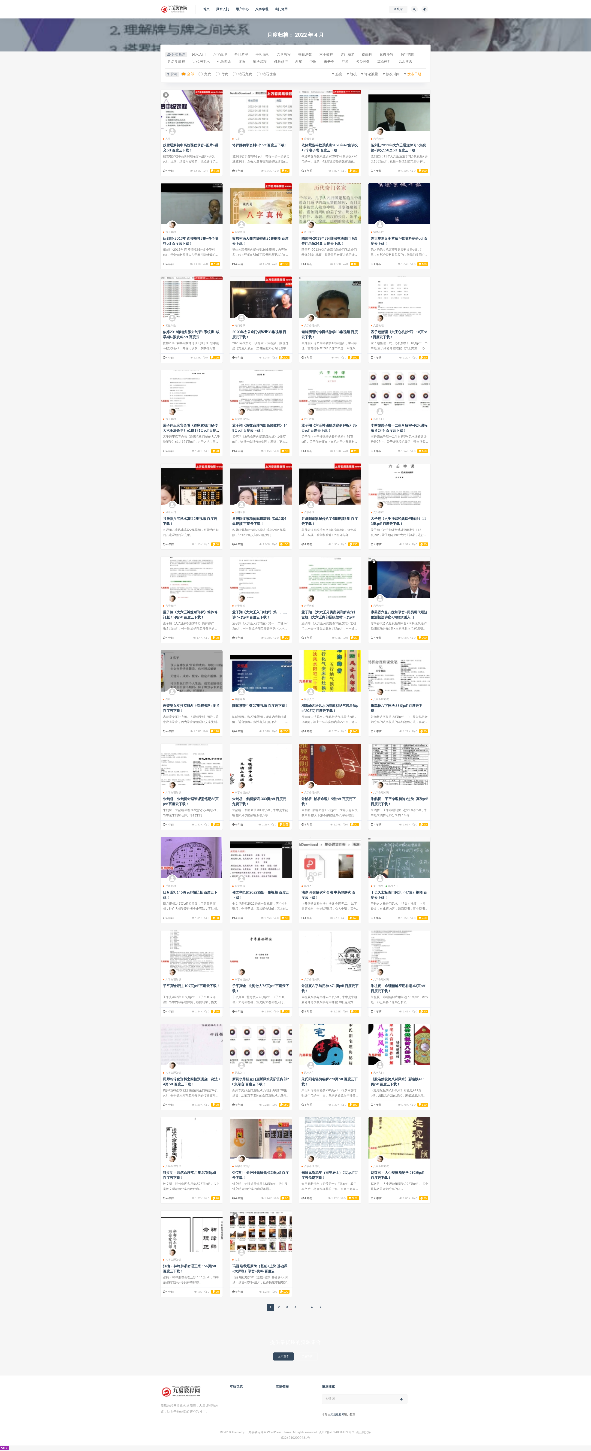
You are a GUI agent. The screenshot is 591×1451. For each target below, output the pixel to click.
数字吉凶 (408, 54)
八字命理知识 (312, 325)
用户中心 (242, 9)
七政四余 (224, 61)
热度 (338, 74)
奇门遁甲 (281, 9)
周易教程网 (337, 1414)
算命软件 (384, 61)
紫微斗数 (386, 54)
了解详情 (307, 1356)
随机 (353, 74)
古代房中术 (201, 61)
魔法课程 (260, 61)
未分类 (329, 61)
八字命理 (261, 9)
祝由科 (367, 54)
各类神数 (363, 61)
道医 (241, 61)
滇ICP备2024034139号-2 (336, 1432)
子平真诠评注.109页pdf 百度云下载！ (191, 986)
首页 (206, 9)
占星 (298, 61)
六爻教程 (284, 54)
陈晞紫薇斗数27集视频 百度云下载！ (260, 705)
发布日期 (414, 74)
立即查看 (283, 1356)
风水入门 (222, 9)
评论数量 (371, 74)
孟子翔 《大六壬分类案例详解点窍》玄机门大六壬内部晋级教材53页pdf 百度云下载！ (329, 617)
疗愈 (345, 61)
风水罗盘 (405, 61)
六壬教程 (326, 54)
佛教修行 (281, 61)
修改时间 (393, 74)
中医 (313, 61)
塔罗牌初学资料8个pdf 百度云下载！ (260, 145)
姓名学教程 (176, 61)
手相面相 (262, 54)
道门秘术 (347, 54)
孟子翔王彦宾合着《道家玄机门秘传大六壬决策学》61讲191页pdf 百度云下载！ (191, 430)
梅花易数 (305, 54)
